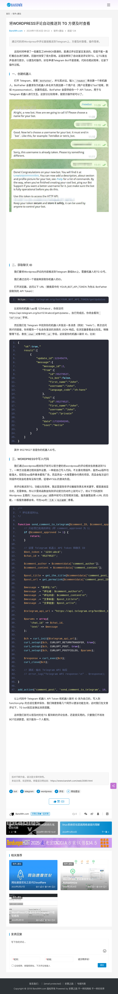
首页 (8, 14)
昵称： (16, 959)
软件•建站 (58, 30)
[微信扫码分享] (85, 814)
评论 (61, 791)
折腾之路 (69, 983)
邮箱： (49, 959)
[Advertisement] (59, 236)
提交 (102, 965)
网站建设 (75, 791)
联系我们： (34, 983)
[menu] (108, 5)
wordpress (46, 791)
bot (15, 791)
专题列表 (81, 983)
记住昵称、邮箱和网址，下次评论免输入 (32, 965)
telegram (29, 791)
